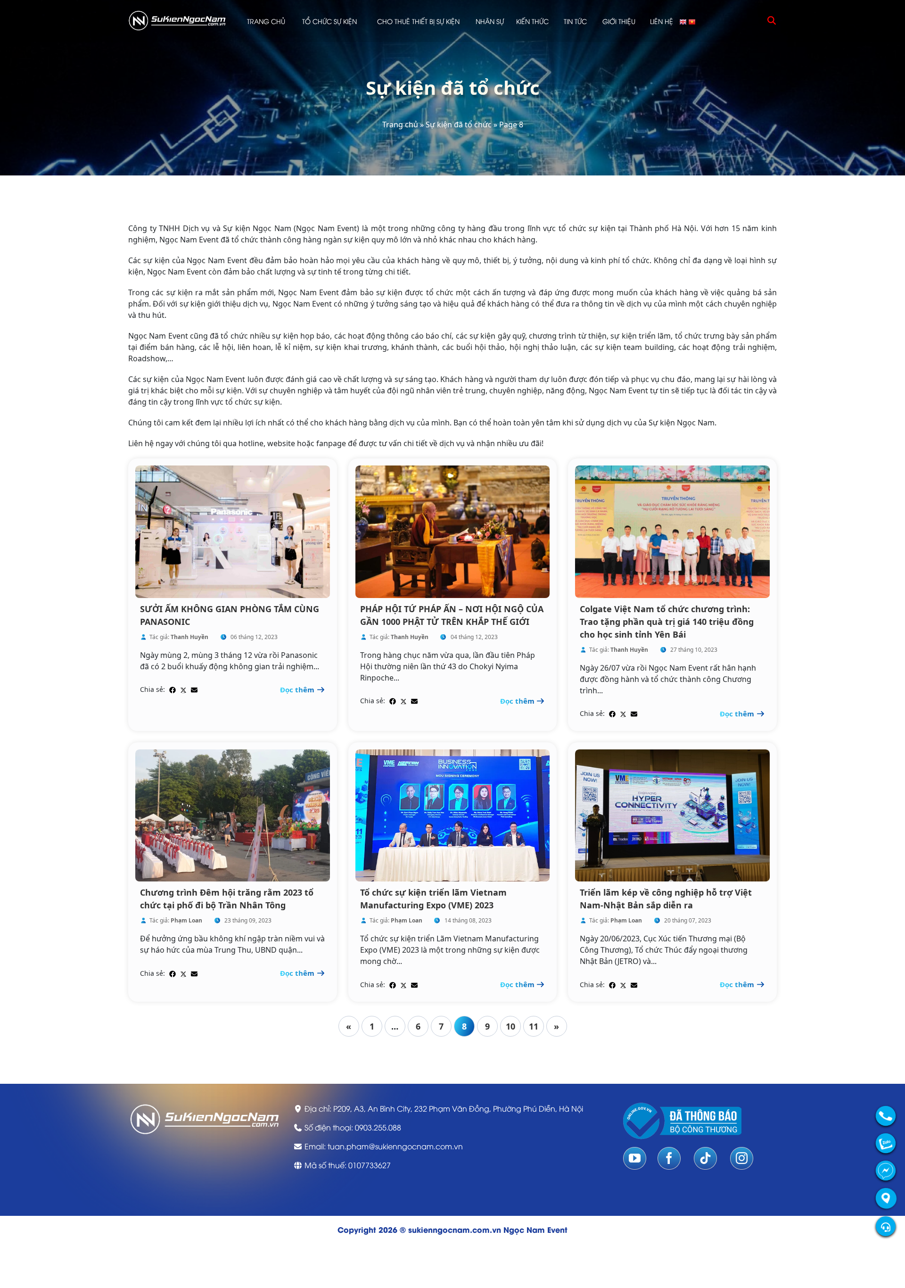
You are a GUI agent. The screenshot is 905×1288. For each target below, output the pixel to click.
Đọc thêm (298, 689)
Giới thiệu (618, 21)
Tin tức (575, 21)
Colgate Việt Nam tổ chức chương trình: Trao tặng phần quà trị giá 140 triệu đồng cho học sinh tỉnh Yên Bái (667, 621)
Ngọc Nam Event (535, 1229)
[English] (683, 21)
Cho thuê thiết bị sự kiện (418, 21)
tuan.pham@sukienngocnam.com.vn (395, 1146)
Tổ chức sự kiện (329, 21)
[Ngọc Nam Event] (177, 20)
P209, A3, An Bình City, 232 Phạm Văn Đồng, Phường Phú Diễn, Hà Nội (458, 1108)
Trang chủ (266, 21)
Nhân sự (490, 21)
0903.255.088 (378, 1127)
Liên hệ (661, 21)
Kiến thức (532, 21)
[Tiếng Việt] (692, 21)
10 (510, 1026)
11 (533, 1026)
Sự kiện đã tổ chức (459, 124)
